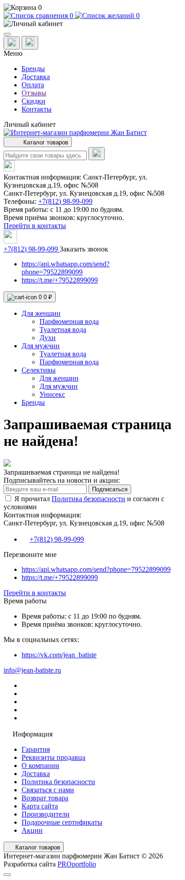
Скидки (33, 101)
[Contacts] (30, 42)
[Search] (96, 153)
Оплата (33, 85)
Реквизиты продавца (53, 757)
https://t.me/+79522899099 (60, 280)
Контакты (37, 109)
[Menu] (7, 34)
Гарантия (36, 749)
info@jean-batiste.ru (32, 670)
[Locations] (12, 42)
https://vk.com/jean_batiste (59, 655)
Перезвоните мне (30, 554)
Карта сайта (40, 806)
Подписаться (110, 489)
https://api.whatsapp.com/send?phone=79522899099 (66, 268)
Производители (46, 814)
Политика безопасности (88, 499)
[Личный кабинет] (92, 24)
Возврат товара (45, 798)
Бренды (33, 68)
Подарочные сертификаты (62, 822)
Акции (32, 830)
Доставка (36, 77)
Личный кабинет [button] (30, 124)
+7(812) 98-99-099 (65, 201)
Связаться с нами (48, 790)
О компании (40, 765)
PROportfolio (76, 864)
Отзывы (34, 93)
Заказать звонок (84, 249)
